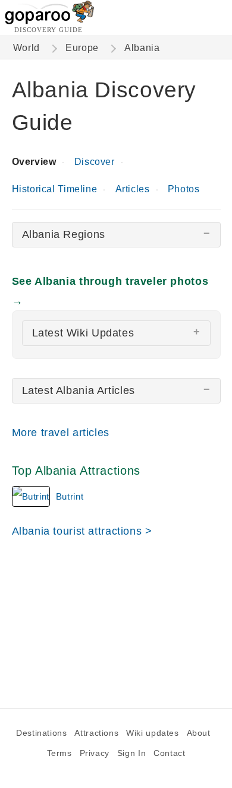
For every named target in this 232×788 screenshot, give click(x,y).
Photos (184, 189)
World (26, 48)
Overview (34, 162)
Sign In (131, 753)
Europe (82, 48)
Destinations (41, 733)
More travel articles (60, 432)
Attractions (96, 733)
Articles (132, 189)
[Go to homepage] (50, 21)
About (199, 733)
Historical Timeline (55, 189)
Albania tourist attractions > (82, 531)
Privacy (94, 753)
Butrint (69, 496)
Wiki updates (152, 733)
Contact (169, 753)
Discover (94, 162)
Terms (59, 753)
